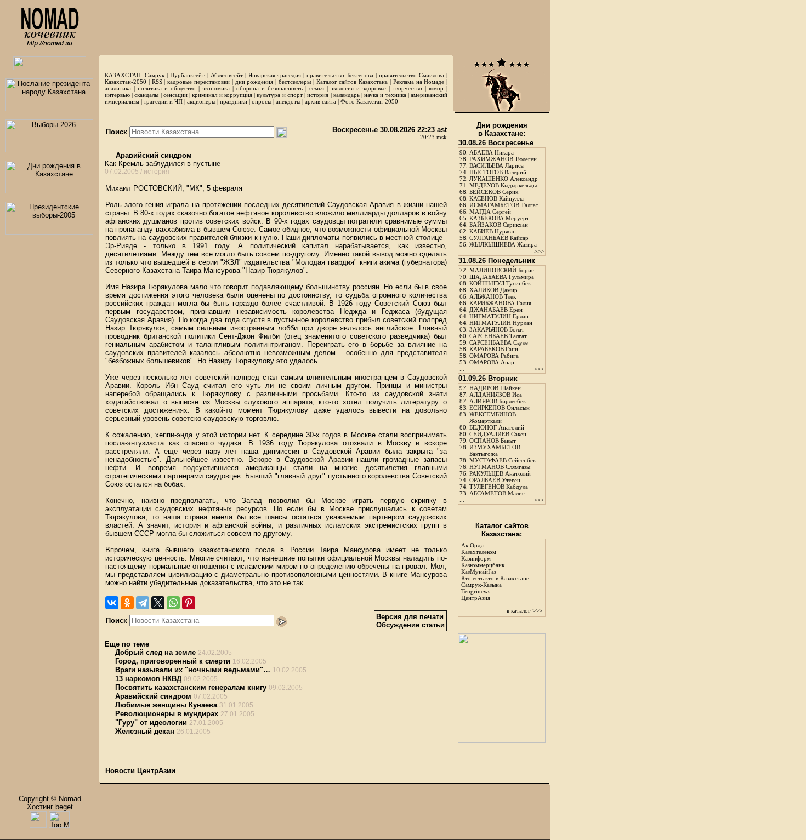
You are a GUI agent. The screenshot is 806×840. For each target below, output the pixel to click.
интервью (117, 95)
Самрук (154, 75)
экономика (216, 88)
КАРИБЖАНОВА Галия (500, 303)
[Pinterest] (188, 602)
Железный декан (144, 731)
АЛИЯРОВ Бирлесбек (497, 401)
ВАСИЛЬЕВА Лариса (496, 165)
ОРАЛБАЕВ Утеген (494, 480)
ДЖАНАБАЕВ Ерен (496, 309)
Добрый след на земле (155, 652)
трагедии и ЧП (163, 101)
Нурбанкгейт (187, 75)
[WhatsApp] (173, 602)
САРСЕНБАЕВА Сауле (498, 342)
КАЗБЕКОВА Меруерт (499, 218)
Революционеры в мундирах (166, 714)
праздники (233, 101)
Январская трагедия (274, 75)
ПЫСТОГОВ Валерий (497, 172)
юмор (436, 88)
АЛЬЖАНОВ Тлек (492, 296)
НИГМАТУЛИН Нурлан (500, 322)
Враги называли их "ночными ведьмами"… (192, 670)
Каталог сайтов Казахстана (352, 81)
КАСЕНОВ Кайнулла (496, 198)
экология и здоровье (358, 88)
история (317, 95)
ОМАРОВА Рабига (494, 355)
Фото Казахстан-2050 (369, 101)
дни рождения (254, 81)
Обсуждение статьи (410, 625)
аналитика (118, 88)
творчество (407, 88)
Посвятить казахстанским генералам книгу (190, 687)
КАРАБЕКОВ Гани (493, 349)
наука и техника (385, 95)
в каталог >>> (524, 610)
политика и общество (167, 88)
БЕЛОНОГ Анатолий (496, 427)
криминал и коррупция (222, 95)
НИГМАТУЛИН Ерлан (499, 316)
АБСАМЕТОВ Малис (497, 493)
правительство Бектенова (339, 75)
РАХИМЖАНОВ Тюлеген (503, 159)
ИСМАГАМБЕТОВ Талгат (503, 205)
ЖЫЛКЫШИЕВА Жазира (503, 244)
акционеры (201, 101)
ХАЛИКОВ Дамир (493, 290)
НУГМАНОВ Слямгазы (499, 467)
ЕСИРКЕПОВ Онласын (499, 407)
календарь (346, 95)
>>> (539, 251)
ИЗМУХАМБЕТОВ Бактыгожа (494, 450)
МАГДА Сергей (490, 211)
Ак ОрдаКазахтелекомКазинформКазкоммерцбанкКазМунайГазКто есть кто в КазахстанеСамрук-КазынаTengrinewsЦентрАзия (495, 571)
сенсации (175, 95)
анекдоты (288, 101)
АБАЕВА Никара (491, 152)
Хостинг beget (50, 807)
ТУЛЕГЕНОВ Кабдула (498, 486)
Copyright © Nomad (50, 799)
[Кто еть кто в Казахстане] (502, 740)
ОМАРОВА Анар (491, 362)
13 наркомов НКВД (148, 679)
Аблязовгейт (227, 75)
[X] (157, 602)
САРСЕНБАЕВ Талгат (498, 336)
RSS (157, 81)
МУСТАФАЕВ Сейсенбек (502, 460)
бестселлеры (295, 81)
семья (316, 88)
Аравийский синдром (152, 155)
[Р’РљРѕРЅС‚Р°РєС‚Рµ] (111, 602)
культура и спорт (279, 95)
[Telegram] (142, 602)
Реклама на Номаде (419, 81)
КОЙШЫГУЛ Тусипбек (500, 283)
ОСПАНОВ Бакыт (492, 440)
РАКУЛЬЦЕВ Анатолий (500, 473)
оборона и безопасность (269, 88)
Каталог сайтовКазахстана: (502, 530)
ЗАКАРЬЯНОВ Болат (496, 329)
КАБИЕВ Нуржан (492, 231)
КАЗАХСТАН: (124, 75)
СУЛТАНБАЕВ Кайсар (499, 238)
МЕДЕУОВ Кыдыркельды (503, 185)
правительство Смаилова (411, 75)
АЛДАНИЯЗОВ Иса (495, 394)
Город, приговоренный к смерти (172, 661)
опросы (261, 101)
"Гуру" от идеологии (151, 722)
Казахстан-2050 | (128, 81)
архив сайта (320, 101)
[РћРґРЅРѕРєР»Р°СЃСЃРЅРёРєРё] (127, 602)
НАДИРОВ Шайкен (495, 388)
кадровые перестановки (198, 81)
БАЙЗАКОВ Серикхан (498, 224)
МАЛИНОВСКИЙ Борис (501, 270)
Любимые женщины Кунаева (166, 705)
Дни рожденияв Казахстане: (501, 129)
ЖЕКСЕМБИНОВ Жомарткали (492, 417)
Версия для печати (410, 617)
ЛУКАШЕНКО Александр (503, 178)
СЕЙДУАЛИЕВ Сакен (497, 434)
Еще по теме (127, 644)
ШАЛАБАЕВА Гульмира (501, 276)
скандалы (146, 95)
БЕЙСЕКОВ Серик (493, 191)
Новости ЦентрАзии (140, 771)
